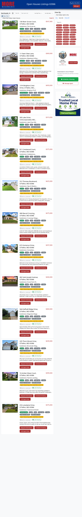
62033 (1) (66, 30)
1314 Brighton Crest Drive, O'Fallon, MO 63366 (27, 87)
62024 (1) (72, 27)
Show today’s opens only (62, 15)
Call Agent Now (25, 47)
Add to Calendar (25, 36)
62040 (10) (66, 32)
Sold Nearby (37, 36)
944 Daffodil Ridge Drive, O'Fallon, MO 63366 (29, 310)
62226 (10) (66, 39)
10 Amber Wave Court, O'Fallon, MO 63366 (28, 374)
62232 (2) (73, 39)
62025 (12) (59, 30)
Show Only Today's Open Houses (11, 18)
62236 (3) (65, 41)
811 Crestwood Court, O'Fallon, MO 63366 (28, 150)
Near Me (17, 13)
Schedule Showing (41, 44)
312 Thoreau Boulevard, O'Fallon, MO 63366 (28, 182)
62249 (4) (72, 44)
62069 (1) (59, 34)
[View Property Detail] (10, 25)
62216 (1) (59, 37)
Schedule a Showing (68, 79)
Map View (5, 16)
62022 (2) (65, 27)
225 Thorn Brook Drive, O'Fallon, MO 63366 (28, 342)
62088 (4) (65, 34)
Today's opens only (24, 13)
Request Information (26, 44)
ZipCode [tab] (61, 18)
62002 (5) (59, 25)
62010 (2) (72, 25)
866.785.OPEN (75, 3)
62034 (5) (73, 30)
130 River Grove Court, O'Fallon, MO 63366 (28, 23)
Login (77, 6)
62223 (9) (59, 39)
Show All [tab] (67, 18)
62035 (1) (59, 32)
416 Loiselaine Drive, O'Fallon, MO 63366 (27, 406)
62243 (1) (59, 44)
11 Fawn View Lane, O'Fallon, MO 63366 (27, 54)
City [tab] (56, 18)
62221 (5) (72, 37)
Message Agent (68, 83)
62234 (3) (59, 41)
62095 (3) (72, 34)
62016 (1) (59, 27)
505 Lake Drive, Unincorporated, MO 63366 (27, 119)
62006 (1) (65, 25)
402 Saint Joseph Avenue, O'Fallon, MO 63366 (29, 278)
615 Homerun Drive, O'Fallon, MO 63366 (27, 246)
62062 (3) (73, 32)
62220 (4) (65, 37)
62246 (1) (65, 44)
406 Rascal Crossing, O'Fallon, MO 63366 (27, 214)
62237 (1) (72, 41)
